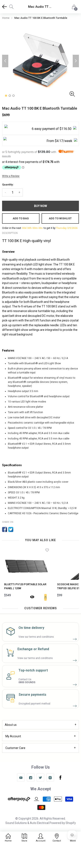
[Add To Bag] (45, 597)
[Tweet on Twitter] (10, 529)
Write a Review (11, 176)
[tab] (40, 724)
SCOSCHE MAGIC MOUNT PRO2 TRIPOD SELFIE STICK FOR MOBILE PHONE (25, 586)
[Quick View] (32, 597)
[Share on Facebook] (4, 529)
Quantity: (8, 184)
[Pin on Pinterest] (17, 529)
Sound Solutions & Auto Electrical (27, 823)
